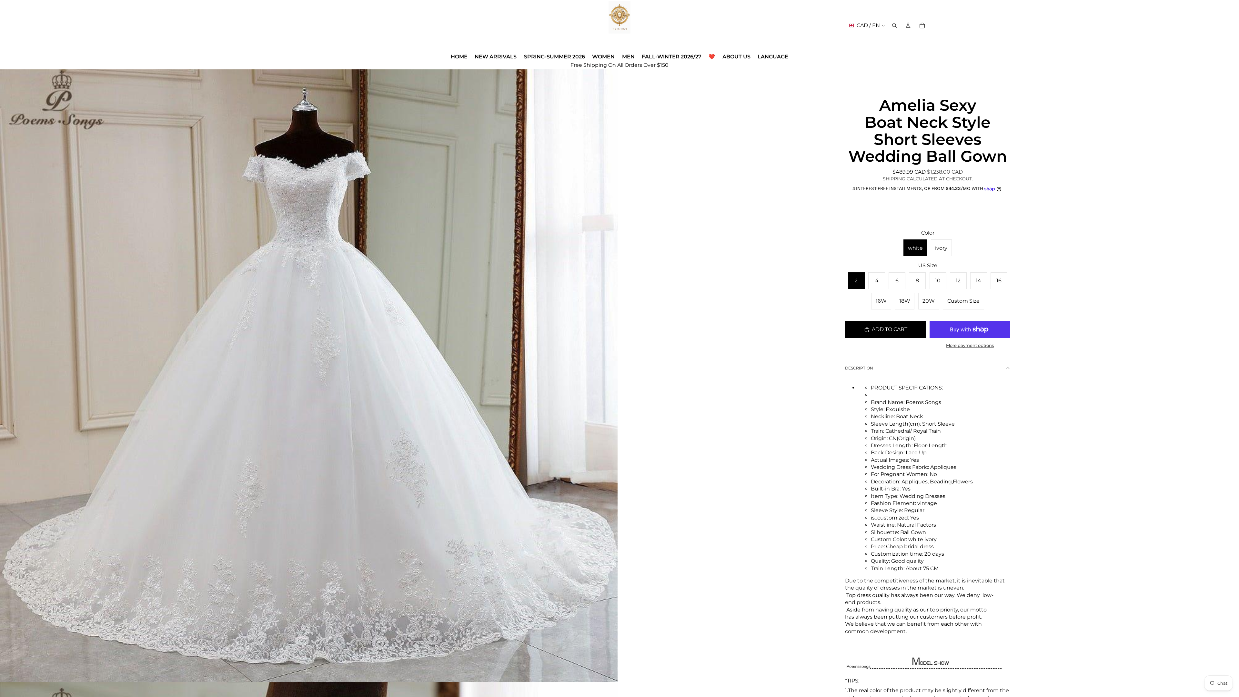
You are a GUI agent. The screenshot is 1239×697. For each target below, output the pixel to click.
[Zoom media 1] (309, 373)
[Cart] (922, 25)
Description (859, 368)
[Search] (894, 25)
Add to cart (889, 329)
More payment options (970, 345)
